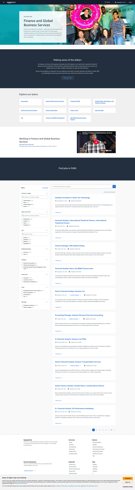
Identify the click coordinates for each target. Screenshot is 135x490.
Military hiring (72, 451)
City (22, 230)
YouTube (95, 471)
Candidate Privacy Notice (74, 486)
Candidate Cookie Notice (62, 486)
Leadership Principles (98, 451)
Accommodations (97, 442)
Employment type (26, 249)
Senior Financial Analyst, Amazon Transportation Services (78, 362)
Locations (71, 444)
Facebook (95, 468)
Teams (70, 442)
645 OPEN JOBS (28, 16)
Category (23, 259)
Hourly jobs (72, 449)
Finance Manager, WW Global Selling (69, 246)
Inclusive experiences (98, 446)
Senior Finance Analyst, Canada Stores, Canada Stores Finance (79, 386)
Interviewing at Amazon (98, 449)
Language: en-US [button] (121, 2)
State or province (26, 212)
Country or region (26, 193)
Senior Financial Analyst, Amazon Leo (70, 291)
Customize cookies (128, 486)
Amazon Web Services (74, 468)
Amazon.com (72, 464)
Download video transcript (26, 144)
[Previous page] (90, 429)
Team (22, 287)
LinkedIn (95, 464)
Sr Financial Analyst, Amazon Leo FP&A (70, 339)
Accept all (127, 478)
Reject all (127, 482)
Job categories (72, 446)
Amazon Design (73, 473)
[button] (84, 204)
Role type (24, 302)
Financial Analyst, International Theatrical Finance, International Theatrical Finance (80, 221)
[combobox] (34, 197)
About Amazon (72, 466)
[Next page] (114, 429)
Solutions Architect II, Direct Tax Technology (72, 198)
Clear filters (45, 187)
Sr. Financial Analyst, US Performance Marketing (74, 408)
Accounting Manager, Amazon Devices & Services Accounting (79, 315)
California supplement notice (90, 486)
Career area (24, 274)
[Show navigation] (4, 2)
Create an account (28, 470)
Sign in (130, 2)
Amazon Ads (72, 471)
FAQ (94, 456)
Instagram (95, 466)
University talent (73, 453)
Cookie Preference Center (20, 483)
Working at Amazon (97, 453)
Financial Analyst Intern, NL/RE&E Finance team (74, 268)
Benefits (95, 444)
